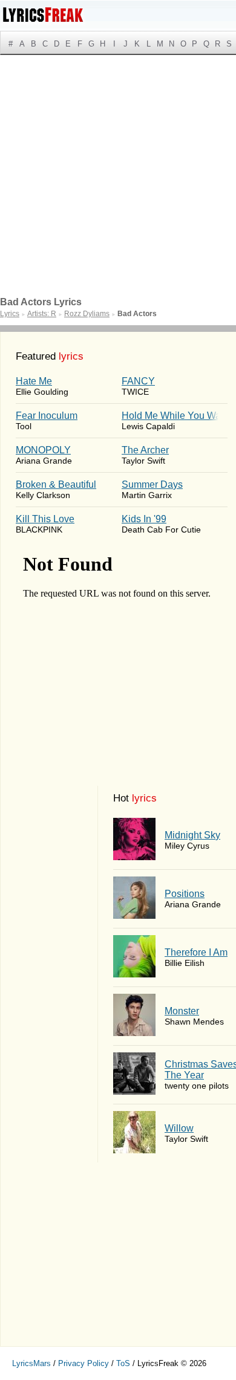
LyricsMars (31, 1363)
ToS (123, 1363)
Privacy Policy (83, 1363)
